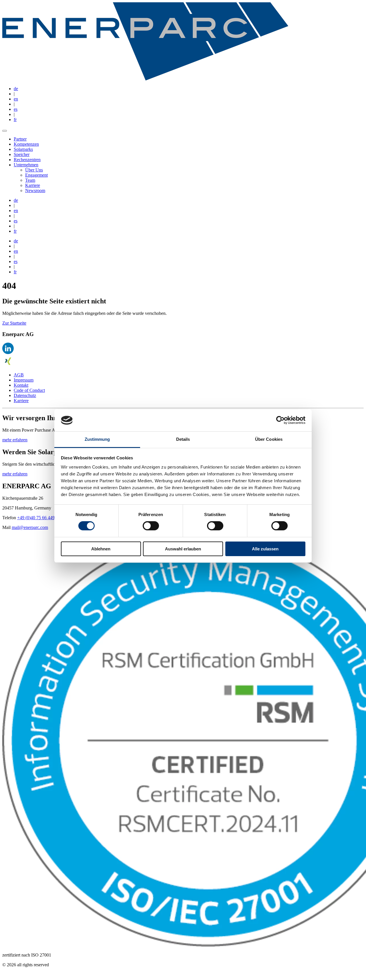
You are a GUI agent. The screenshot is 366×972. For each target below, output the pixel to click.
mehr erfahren (14, 439)
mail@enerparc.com (30, 527)
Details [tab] (183, 439)
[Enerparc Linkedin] (8, 352)
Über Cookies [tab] (269, 439)
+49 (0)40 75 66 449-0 (37, 517)
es (15, 109)
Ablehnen (100, 548)
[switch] (151, 525)
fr (15, 119)
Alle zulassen (265, 548)
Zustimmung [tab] (97, 439)
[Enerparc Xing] (8, 365)
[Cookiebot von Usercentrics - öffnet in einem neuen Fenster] (280, 420)
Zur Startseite (14, 323)
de (16, 88)
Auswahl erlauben (183, 548)
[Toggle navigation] (4, 131)
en (16, 98)
